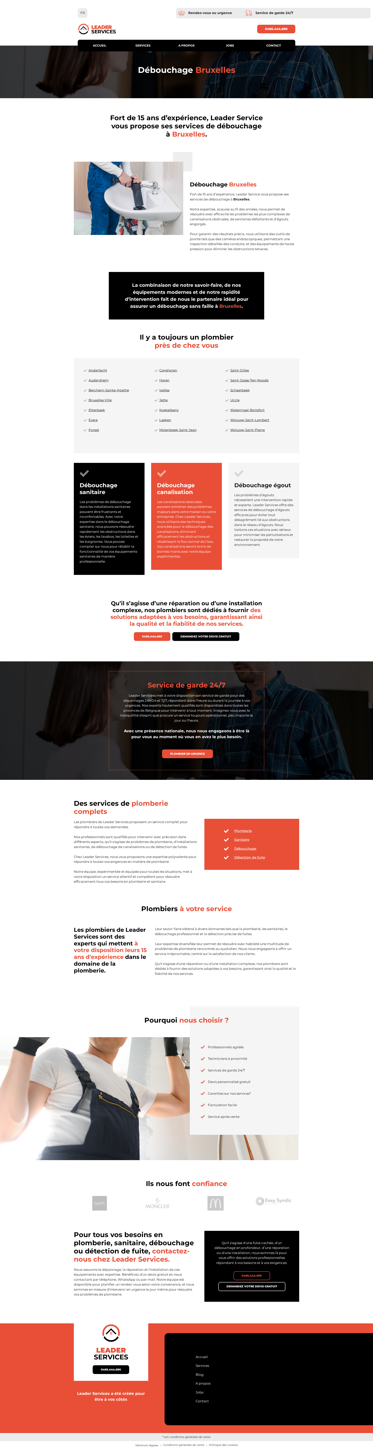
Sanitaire (241, 840)
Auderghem (99, 380)
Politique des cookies (223, 1445)
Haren (164, 380)
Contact (273, 45)
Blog (200, 1375)
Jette (163, 400)
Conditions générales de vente (183, 1445)
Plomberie (243, 831)
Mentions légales (146, 1445)
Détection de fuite (249, 857)
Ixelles (164, 390)
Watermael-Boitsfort (247, 410)
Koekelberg (169, 410)
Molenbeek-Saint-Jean (178, 430)
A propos (186, 45)
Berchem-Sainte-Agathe (109, 390)
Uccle (235, 400)
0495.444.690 (276, 29)
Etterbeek (97, 410)
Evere (93, 420)
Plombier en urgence (187, 753)
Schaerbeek (240, 390)
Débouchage (245, 849)
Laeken (165, 420)
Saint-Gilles (239, 370)
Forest (94, 430)
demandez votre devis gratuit (205, 636)
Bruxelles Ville (100, 400)
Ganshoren (168, 370)
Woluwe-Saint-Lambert (249, 420)
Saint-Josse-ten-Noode (249, 380)
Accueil (99, 45)
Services (143, 45)
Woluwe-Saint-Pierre (247, 430)
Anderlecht (98, 370)
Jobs (230, 45)
